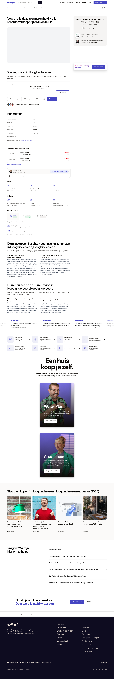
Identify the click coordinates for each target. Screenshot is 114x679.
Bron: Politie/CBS (17, 234)
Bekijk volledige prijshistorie (14, 164)
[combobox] (29, 2)
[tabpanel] (38, 227)
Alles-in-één (70, 2)
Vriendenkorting (63, 641)
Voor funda (61, 644)
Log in (89, 2)
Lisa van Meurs (94, 42)
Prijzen (84, 2)
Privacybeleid (87, 644)
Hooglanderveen (19, 7)
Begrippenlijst (87, 634)
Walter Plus (61, 627)
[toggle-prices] (83, 28)
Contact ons (87, 641)
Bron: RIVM (10, 234)
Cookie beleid (87, 651)
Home (8, 614)
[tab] (13, 216)
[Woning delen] (102, 7)
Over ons (85, 627)
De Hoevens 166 (38, 7)
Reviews (78, 2)
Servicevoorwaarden (90, 648)
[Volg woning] (105, 7)
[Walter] (11, 2)
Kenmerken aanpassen (26, 140)
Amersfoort (10, 7)
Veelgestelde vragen (90, 638)
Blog (84, 631)
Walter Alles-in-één (65, 631)
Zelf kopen (62, 2)
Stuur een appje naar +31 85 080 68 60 (40, 662)
